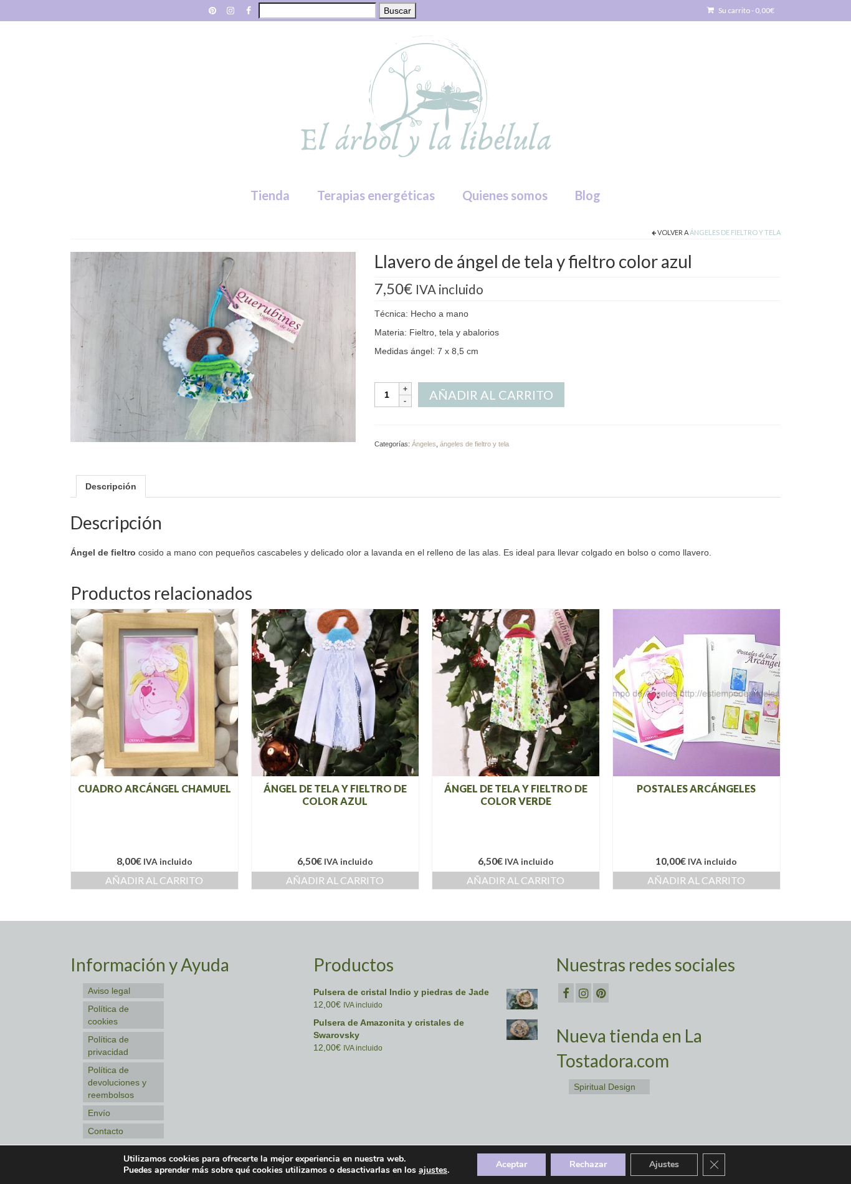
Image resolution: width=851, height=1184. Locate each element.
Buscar (397, 11)
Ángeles (424, 444)
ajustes (433, 1170)
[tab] (111, 486)
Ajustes (664, 1164)
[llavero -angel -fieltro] (213, 346)
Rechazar (588, 1164)
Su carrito (745, 10)
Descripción (110, 486)
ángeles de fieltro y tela (735, 232)
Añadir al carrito (491, 394)
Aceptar (511, 1164)
